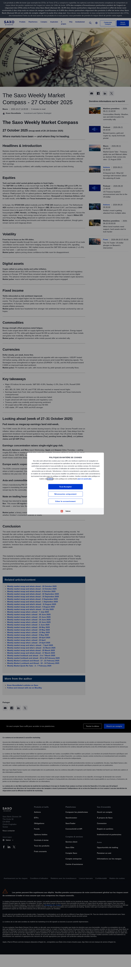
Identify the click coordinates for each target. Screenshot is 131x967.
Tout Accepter (65, 487)
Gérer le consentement (65, 502)
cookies (64, 478)
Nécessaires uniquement (65, 495)
